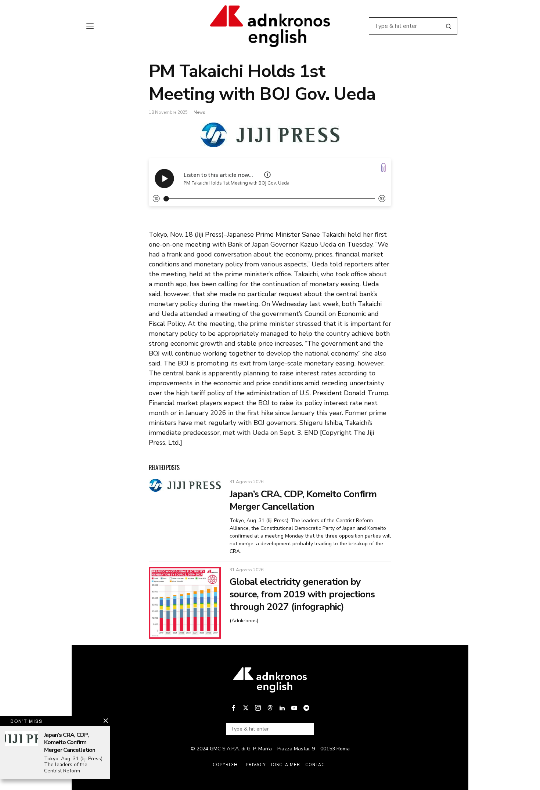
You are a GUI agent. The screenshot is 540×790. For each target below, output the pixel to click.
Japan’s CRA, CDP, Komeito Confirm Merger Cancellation (303, 500)
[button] (448, 26)
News (199, 112)
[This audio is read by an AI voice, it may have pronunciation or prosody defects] (267, 174)
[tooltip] (233, 707)
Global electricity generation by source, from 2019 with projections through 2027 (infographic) (302, 594)
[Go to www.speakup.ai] (383, 167)
